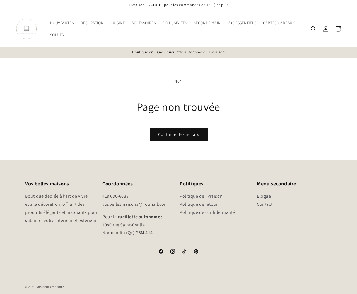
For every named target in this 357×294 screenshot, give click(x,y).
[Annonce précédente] (27, 52)
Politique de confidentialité (207, 212)
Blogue (264, 196)
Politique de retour (199, 204)
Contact (264, 204)
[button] (62, 23)
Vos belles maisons (51, 287)
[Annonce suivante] (330, 52)
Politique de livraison (201, 196)
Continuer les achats (178, 134)
